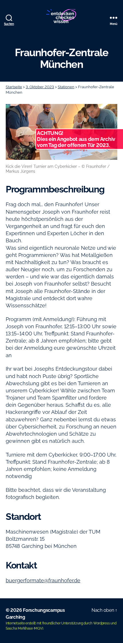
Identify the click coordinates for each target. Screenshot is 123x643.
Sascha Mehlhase (19, 628)
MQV (38, 628)
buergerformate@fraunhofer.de (43, 580)
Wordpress (101, 623)
